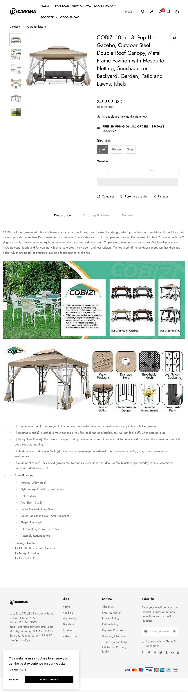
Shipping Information (115, 636)
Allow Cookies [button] (49, 679)
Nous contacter (111, 612)
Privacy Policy (110, 618)
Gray (130, 149)
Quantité (102, 161)
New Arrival (81, 6)
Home (45, 6)
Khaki (102, 149)
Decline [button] (14, 679)
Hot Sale (62, 6)
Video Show (69, 17)
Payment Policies (112, 630)
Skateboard (103, 6)
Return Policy (110, 624)
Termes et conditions (114, 642)
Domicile (15, 27)
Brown (116, 149)
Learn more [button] (18, 669)
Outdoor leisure (36, 27)
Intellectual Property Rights (114, 649)
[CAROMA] (23, 11)
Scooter (47, 17)
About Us (107, 607)
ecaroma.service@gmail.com (35, 627)
